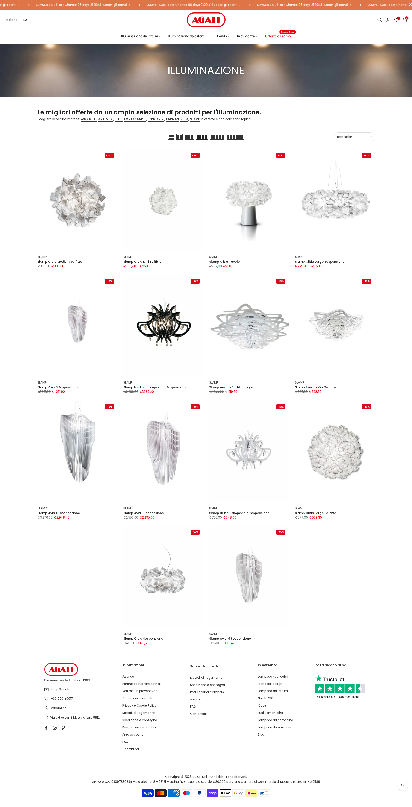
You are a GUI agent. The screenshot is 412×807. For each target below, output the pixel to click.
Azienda (128, 677)
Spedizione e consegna (139, 720)
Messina (79, 718)
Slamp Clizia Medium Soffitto (60, 261)
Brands (221, 36)
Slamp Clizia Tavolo (224, 261)
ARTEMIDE (105, 119)
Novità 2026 (267, 698)
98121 (96, 718)
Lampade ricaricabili (273, 677)
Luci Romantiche (270, 713)
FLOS (119, 119)
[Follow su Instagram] (55, 728)
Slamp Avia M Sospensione (230, 638)
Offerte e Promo (279, 35)
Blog (261, 735)
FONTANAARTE (135, 119)
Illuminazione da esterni (186, 36)
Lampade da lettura (273, 691)
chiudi (409, 4)
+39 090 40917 (62, 699)
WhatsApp (59, 708)
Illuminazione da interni (139, 36)
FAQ (125, 742)
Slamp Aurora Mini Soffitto (315, 387)
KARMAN (172, 119)
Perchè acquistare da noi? (142, 684)
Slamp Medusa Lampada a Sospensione (154, 387)
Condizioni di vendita (137, 698)
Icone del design (270, 684)
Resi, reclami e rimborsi (139, 727)
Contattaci (130, 749)
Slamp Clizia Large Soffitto (315, 513)
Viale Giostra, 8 (61, 718)
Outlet (263, 706)
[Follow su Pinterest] (63, 728)
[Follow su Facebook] (46, 728)
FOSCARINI (156, 119)
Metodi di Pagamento (138, 713)
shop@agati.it (61, 689)
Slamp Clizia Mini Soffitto (142, 261)
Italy (89, 718)
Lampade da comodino (275, 720)
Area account (132, 735)
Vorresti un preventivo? (139, 691)
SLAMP (195, 119)
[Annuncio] (64, 5)
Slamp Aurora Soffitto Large (231, 387)
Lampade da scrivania (274, 727)
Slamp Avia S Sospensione (58, 387)
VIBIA (184, 119)
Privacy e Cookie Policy (139, 706)
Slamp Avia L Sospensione (143, 513)
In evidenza (246, 36)
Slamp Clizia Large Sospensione (319, 261)
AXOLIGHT (89, 119)
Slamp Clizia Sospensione (143, 638)
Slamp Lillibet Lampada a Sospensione (239, 513)
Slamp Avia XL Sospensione (59, 513)
